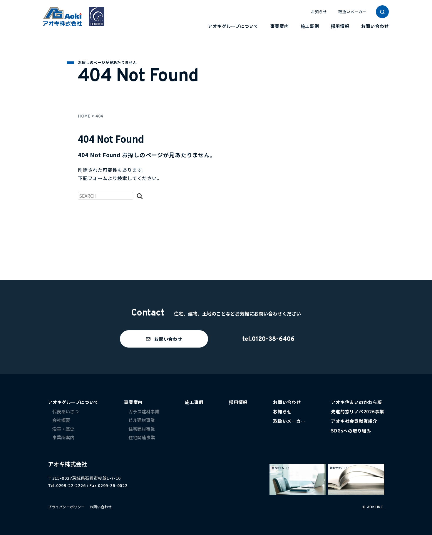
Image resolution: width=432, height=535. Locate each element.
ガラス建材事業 (143, 411)
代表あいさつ (65, 411)
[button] (164, 339)
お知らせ (319, 11)
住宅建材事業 (141, 428)
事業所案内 (63, 437)
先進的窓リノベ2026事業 (357, 411)
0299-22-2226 (71, 485)
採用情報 (340, 26)
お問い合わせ (375, 26)
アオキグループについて (233, 26)
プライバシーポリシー (66, 506)
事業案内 (279, 26)
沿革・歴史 (63, 428)
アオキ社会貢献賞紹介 (354, 420)
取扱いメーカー (352, 11)
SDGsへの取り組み (351, 430)
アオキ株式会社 (67, 464)
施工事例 (310, 26)
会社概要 (61, 419)
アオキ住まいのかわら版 (356, 402)
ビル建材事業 (141, 419)
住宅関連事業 (141, 437)
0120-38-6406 (273, 339)
